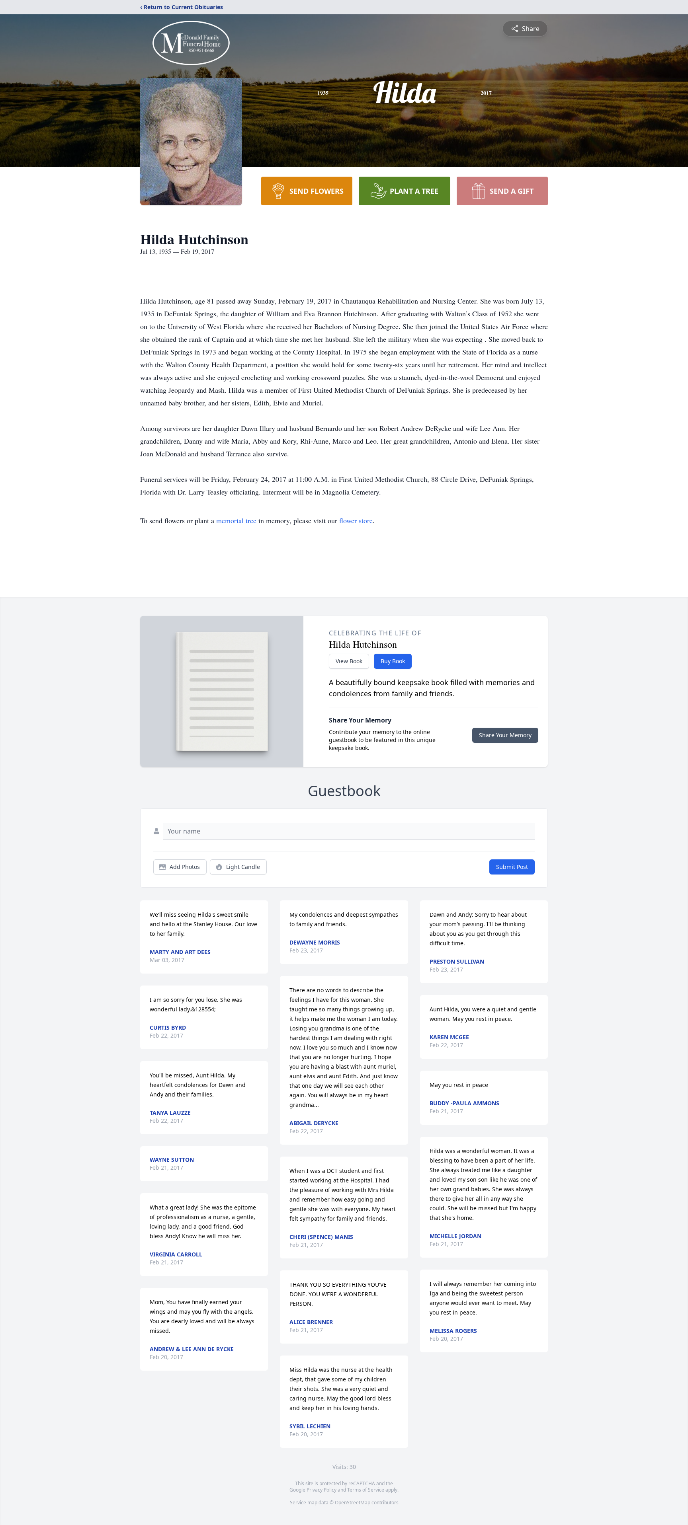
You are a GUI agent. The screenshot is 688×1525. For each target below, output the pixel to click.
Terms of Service (365, 1489)
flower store (356, 520)
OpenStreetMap (352, 1502)
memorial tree (236, 520)
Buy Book (393, 661)
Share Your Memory (505, 735)
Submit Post (512, 867)
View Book (349, 661)
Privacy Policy (321, 1489)
